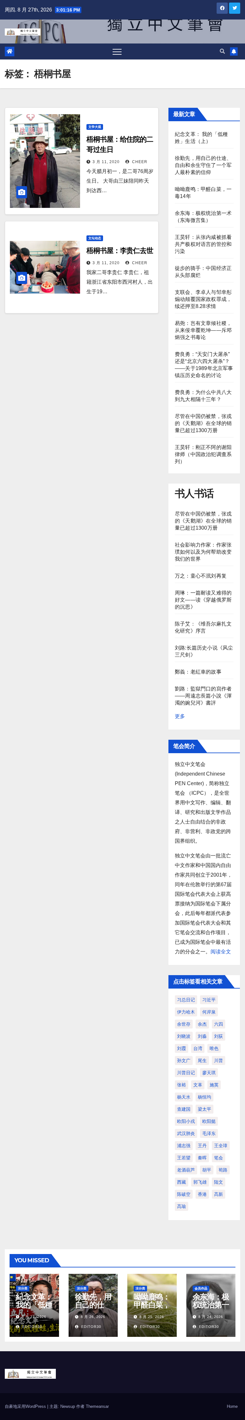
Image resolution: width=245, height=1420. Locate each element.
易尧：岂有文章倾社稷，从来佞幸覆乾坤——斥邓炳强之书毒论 (203, 330)
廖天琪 (209, 1072)
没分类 (22, 1288)
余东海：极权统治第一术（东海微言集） (211, 1308)
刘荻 (218, 1036)
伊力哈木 (186, 1011)
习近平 (209, 999)
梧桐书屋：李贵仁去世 (119, 250)
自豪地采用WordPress (26, 1406)
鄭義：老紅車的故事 (198, 671)
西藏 (181, 1182)
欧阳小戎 (186, 1121)
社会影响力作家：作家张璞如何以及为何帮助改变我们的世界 (203, 552)
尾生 (202, 1060)
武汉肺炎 (186, 1133)
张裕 (181, 1084)
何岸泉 (209, 1011)
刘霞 (181, 1048)
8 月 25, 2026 (151, 1317)
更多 (180, 716)
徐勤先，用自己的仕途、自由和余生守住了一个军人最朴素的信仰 (203, 165)
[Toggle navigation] (117, 51)
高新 (218, 1194)
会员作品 (201, 1288)
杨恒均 (204, 1097)
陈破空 (183, 1194)
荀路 (223, 1169)
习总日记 (186, 999)
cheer (139, 162)
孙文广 (183, 1060)
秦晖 (202, 1157)
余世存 (183, 1024)
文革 (197, 1084)
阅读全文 (221, 951)
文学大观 (94, 127)
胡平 (206, 1169)
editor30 (31, 1327)
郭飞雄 (200, 1182)
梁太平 (204, 1109)
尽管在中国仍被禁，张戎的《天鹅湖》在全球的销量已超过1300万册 (203, 423)
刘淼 (202, 1036)
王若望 (183, 1157)
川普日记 (186, 1072)
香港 (202, 1194)
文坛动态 (94, 238)
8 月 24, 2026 (210, 1317)
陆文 (218, 1182)
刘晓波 (183, 1036)
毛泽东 (209, 1133)
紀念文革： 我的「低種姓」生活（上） (34, 1308)
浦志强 (183, 1145)
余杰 (202, 1024)
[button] (222, 51)
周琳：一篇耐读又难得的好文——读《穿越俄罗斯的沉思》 (203, 600)
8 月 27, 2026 (34, 1317)
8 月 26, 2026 (93, 1317)
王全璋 (220, 1145)
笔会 (218, 1157)
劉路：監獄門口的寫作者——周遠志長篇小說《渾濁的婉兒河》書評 (203, 696)
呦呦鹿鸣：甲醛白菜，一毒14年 (152, 1304)
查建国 (183, 1109)
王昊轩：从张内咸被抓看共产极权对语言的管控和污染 (203, 244)
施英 (214, 1084)
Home (232, 1406)
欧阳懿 (209, 1121)
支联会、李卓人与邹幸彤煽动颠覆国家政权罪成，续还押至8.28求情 (203, 299)
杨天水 (183, 1097)
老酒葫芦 (186, 1169)
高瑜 (181, 1206)
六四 (218, 1024)
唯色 (214, 1048)
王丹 (202, 1145)
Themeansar (97, 1406)
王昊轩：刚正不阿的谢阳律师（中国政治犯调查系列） (203, 454)
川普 (218, 1060)
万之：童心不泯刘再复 (200, 576)
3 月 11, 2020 (106, 162)
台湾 (197, 1048)
